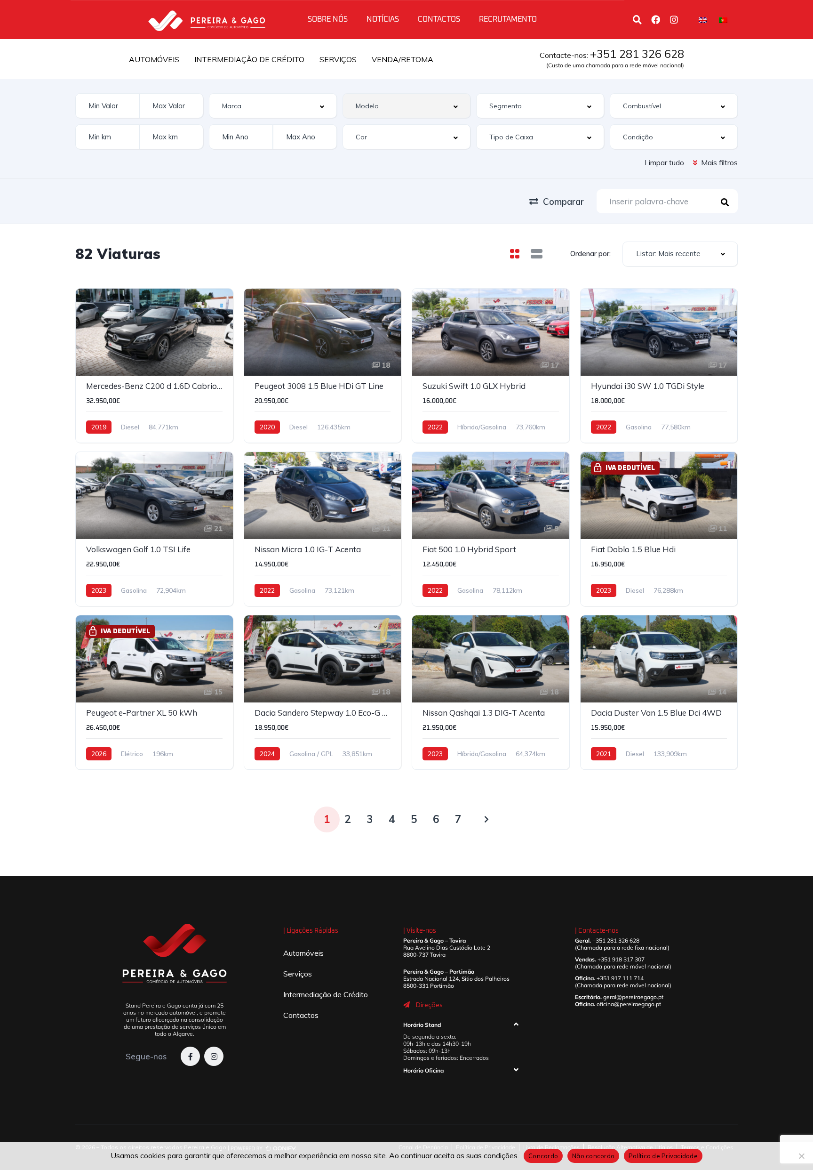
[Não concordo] (801, 1156)
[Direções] (406, 1004)
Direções (429, 1005)
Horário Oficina (423, 1070)
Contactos (439, 19)
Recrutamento (508, 19)
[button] (460, 1026)
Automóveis (303, 953)
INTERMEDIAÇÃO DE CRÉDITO (249, 59)
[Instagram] (674, 19)
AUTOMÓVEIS (154, 59)
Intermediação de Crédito (325, 994)
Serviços (297, 973)
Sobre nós (328, 19)
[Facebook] (655, 19)
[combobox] (273, 105)
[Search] (637, 19)
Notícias (383, 19)
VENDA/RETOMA (402, 59)
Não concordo (593, 1156)
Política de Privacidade (663, 1156)
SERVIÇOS (338, 59)
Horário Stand (422, 1024)
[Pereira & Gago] (206, 19)
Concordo (543, 1156)
